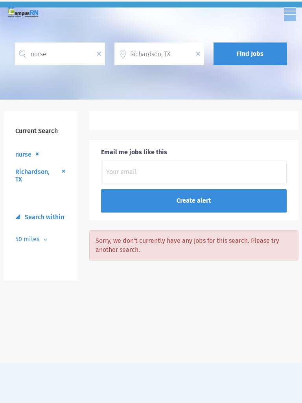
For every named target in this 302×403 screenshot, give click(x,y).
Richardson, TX (32, 175)
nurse (23, 154)
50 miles (28, 239)
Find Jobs (250, 53)
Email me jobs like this (134, 152)
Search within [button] (43, 217)
